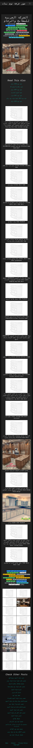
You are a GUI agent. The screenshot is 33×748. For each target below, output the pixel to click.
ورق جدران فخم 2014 (11, 30)
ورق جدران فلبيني (9, 34)
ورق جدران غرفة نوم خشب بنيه (16, 37)
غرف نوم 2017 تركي (16, 89)
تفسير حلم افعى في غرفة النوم (16, 713)
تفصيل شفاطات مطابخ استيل (16, 683)
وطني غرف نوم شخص (10, 581)
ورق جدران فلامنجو (21, 23)
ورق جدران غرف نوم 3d (9, 32)
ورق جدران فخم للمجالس (12, 28)
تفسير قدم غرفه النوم (16, 710)
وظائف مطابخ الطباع (22, 581)
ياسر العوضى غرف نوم (14, 584)
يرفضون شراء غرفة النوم (9, 574)
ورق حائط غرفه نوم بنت (22, 582)
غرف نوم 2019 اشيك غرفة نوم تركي (16, 98)
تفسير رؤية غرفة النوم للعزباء (16, 698)
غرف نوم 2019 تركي (16, 101)
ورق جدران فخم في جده (21, 25)
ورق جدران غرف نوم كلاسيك (21, 34)
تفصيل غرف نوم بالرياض (16, 721)
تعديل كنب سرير (16, 692)
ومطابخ (22, 584)
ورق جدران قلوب (11, 23)
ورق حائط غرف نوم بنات (13, 572)
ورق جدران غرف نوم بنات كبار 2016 (16, 27)
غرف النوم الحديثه (16, 92)
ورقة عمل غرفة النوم (10, 582)
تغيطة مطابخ (16, 718)
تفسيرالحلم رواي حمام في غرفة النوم (16, 701)
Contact (13, 743)
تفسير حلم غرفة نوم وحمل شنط (16, 686)
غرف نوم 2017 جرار (16, 95)
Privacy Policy (23, 743)
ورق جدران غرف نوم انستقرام (11, 35)
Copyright (16, 744)
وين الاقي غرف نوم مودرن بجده (16, 576)
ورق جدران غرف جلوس (22, 30)
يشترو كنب (8, 579)
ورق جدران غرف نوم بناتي (22, 32)
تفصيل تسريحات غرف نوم (16, 735)
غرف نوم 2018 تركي (16, 84)
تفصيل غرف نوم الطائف (16, 729)
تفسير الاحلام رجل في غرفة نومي (16, 732)
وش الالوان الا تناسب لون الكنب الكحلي (16, 571)
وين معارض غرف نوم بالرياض (20, 579)
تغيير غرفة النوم (16, 715)
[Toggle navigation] (30, 3)
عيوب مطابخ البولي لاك (16, 86)
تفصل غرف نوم (16, 695)
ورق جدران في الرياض (24, 35)
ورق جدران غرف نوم (10, 25)
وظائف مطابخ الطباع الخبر (23, 574)
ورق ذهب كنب (23, 572)
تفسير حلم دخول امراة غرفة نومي (16, 681)
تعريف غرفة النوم (16, 689)
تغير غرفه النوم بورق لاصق (16, 678)
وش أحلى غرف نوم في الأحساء (23, 577)
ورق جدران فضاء (23, 28)
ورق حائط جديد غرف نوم (9, 577)
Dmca (6, 743)
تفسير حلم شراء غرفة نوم (16, 704)
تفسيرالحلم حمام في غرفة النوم (16, 707)
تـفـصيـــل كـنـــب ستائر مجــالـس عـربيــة (16, 725)
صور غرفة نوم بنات (13, 4)
